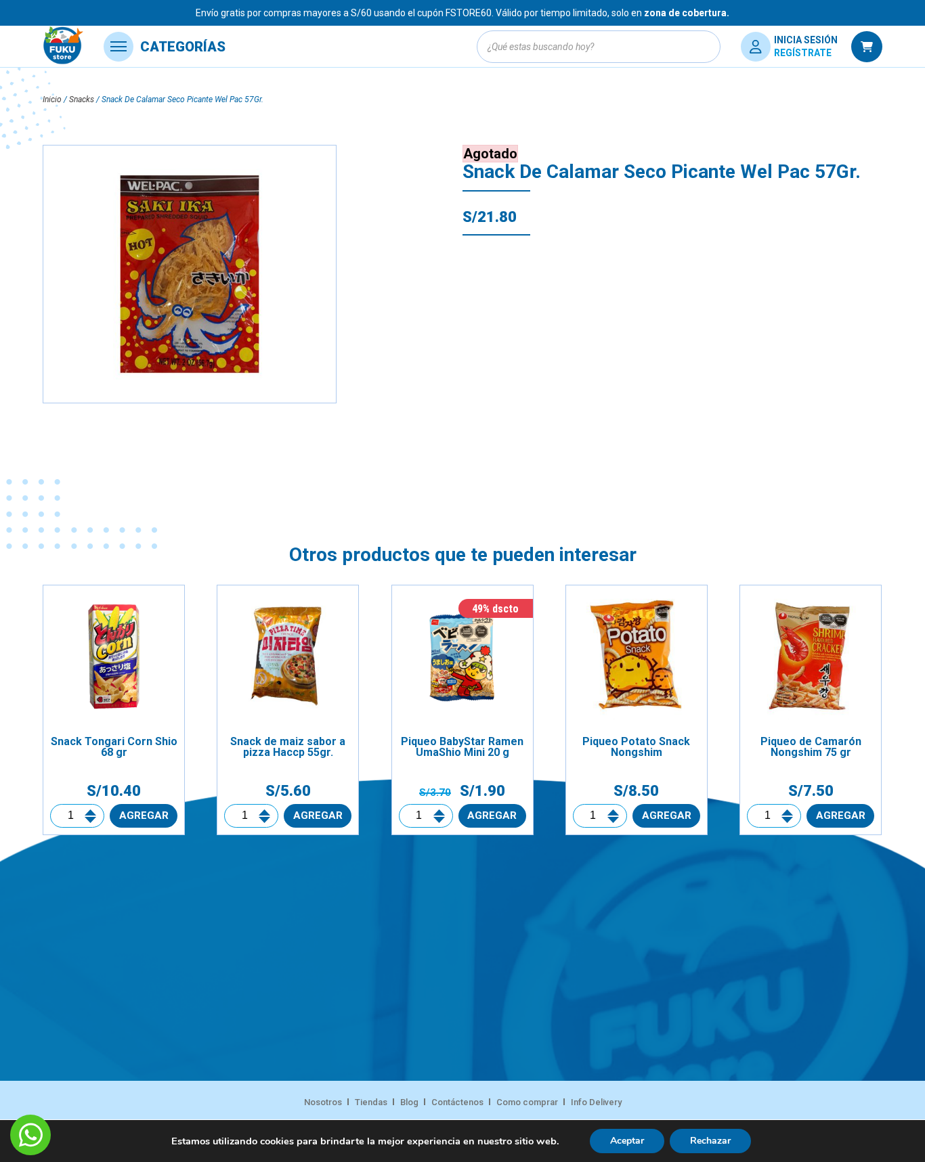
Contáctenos (457, 1102)
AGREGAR (144, 815)
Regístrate (803, 52)
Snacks (81, 99)
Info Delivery (596, 1102)
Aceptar (627, 1140)
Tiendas (371, 1102)
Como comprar (527, 1102)
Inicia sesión (806, 40)
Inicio (52, 99)
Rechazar (710, 1140)
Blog (409, 1102)
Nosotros (323, 1102)
